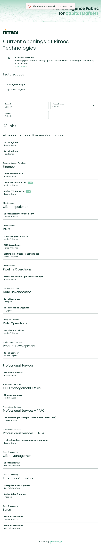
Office (7, 113)
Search (8, 104)
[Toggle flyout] (93, 105)
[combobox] (52, 106)
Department (58, 104)
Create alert (21, 66)
